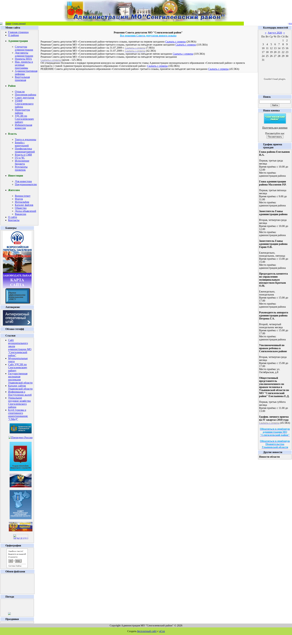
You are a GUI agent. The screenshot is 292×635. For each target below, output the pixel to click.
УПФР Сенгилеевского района (24, 103)
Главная (8, 23)
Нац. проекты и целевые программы (24, 64)
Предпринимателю (26, 184)
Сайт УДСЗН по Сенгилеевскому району (17, 367)
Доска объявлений (25, 211)
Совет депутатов (24, 97)
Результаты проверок (21, 168)
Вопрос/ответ (22, 195)
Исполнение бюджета (22, 162)
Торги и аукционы (25, 139)
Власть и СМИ (23, 154)
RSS (290, 23)
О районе (13, 35)
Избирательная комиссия (23, 126)
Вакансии (20, 214)
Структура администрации (24, 48)
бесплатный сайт (147, 631)
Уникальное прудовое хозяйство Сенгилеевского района (19, 402)
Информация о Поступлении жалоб (20, 393)
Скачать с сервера (175, 41)
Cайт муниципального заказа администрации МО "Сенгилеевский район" (19, 348)
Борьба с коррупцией (22, 144)
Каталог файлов (24, 205)
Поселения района (25, 94)
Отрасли (20, 91)
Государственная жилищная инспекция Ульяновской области (20, 378)
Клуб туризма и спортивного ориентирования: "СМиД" (18, 415)
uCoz (162, 631)
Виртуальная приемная (22, 79)
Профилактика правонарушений (25, 150)
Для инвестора (23, 181)
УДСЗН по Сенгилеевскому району (24, 118)
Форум (19, 198)
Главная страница (18, 32)
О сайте (12, 217)
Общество (21, 208)
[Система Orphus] (17, 567)
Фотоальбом (22, 201)
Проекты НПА (23, 58)
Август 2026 (275, 32)
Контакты (13, 220)
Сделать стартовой (19, 23)
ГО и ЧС (20, 157)
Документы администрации (24, 54)
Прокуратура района (22, 111)
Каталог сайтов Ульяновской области (20, 387)
